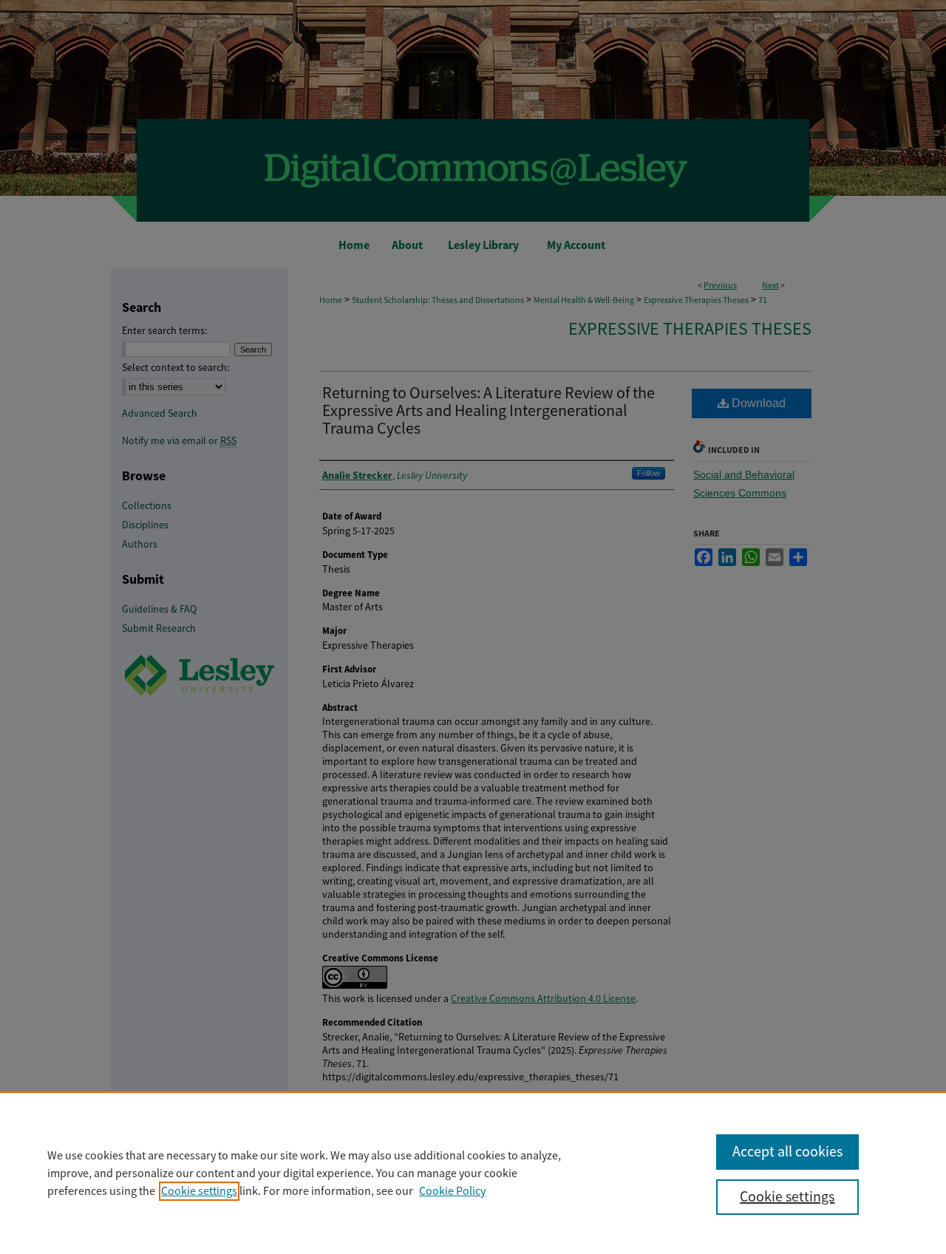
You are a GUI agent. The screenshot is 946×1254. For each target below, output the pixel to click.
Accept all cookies (787, 1151)
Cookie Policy (452, 1191)
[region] (473, 1172)
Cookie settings (199, 1191)
